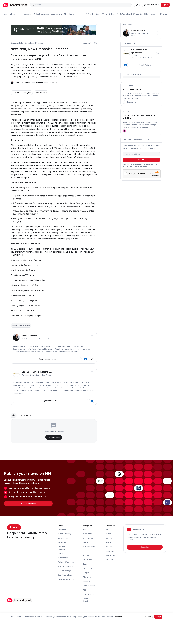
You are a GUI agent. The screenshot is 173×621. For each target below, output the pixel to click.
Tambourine (131, 102)
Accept (158, 617)
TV (106, 14)
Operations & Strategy (34, 43)
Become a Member (28, 503)
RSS (84, 590)
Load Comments (53, 437)
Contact (86, 542)
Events (139, 14)
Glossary (86, 581)
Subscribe (141, 160)
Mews (129, 131)
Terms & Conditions (87, 600)
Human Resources (64, 542)
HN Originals (88, 568)
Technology (27, 14)
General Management (66, 579)
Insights (86, 573)
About (85, 529)
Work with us (151, 5)
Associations (110, 547)
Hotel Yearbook (89, 586)
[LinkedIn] (85, 359)
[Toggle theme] (137, 5)
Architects (109, 542)
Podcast (114, 14)
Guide (129, 111)
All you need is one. (132, 89)
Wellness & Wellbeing (66, 562)
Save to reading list (23, 93)
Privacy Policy (88, 594)
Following (12, 14)
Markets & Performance (63, 548)
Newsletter (87, 534)
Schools (109, 538)
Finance (60, 553)
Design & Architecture (66, 566)
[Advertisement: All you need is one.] (124, 102)
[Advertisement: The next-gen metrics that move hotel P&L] (124, 131)
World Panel (127, 14)
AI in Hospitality (94, 14)
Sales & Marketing (41, 14)
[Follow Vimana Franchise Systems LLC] (92, 373)
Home (5, 14)
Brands (108, 534)
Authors (109, 529)
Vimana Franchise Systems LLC (48, 83)
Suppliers (109, 560)
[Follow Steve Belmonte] (92, 337)
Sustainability (63, 558)
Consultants (110, 551)
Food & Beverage (64, 571)
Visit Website (51, 401)
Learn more (118, 617)
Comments (42, 93)
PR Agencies (110, 555)
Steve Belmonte (23, 83)
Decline (148, 617)
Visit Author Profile (48, 359)
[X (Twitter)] (91, 359)
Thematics (87, 577)
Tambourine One (133, 86)
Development (56, 14)
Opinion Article (17, 43)
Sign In (165, 5)
